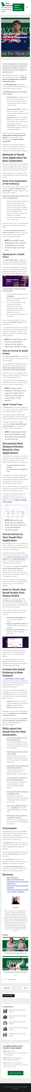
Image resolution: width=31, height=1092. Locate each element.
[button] (27, 7)
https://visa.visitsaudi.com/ (15, 879)
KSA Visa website (19, 559)
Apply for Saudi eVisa (15, 1073)
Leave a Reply (8, 995)
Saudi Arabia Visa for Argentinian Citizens (15, 972)
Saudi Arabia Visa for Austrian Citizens (15, 953)
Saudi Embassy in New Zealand (14, 679)
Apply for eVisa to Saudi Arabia (18, 7)
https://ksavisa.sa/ (12, 877)
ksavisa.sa (10, 296)
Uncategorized (12, 979)
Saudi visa (8, 92)
